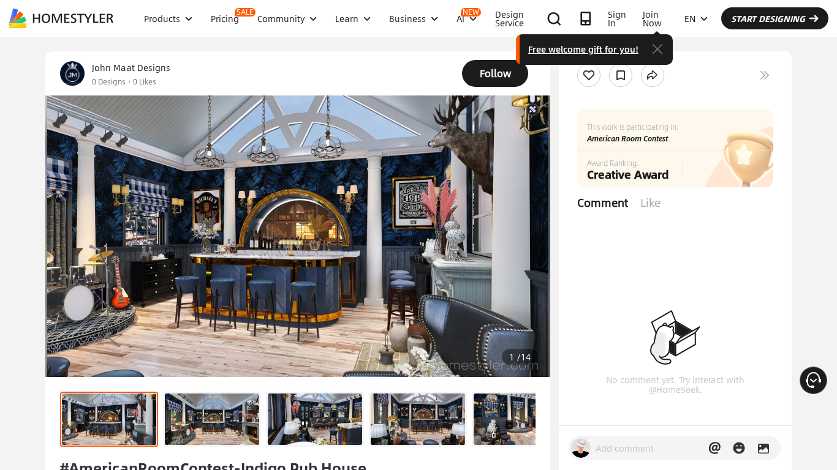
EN (689, 18)
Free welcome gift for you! (583, 49)
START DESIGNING (768, 18)
